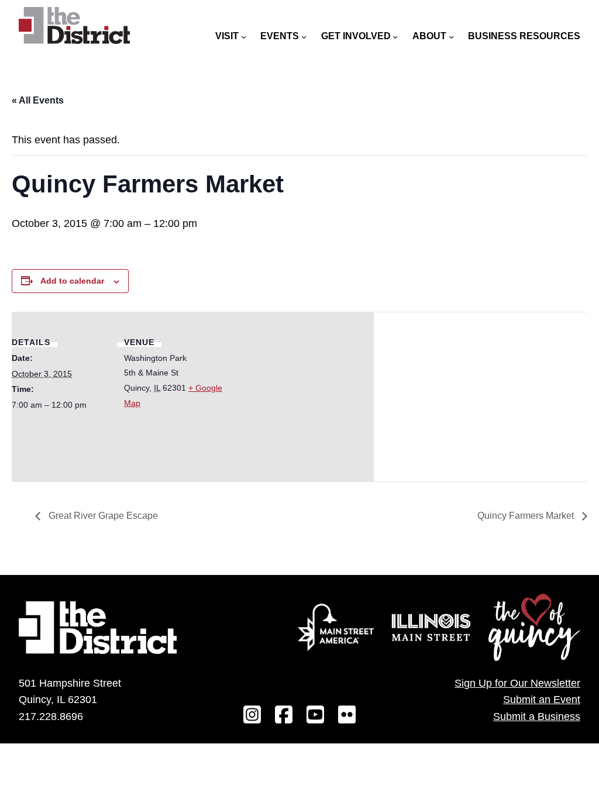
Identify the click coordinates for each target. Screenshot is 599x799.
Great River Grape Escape (102, 516)
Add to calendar (72, 280)
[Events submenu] (304, 36)
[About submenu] (451, 36)
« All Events (38, 100)
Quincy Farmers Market (526, 516)
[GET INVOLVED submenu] (395, 36)
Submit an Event (541, 699)
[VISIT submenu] (243, 36)
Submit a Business (536, 716)
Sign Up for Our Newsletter (517, 683)
